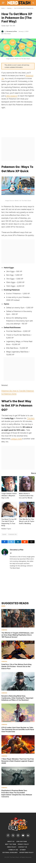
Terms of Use (13, 849)
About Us (10, 841)
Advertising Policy (26, 852)
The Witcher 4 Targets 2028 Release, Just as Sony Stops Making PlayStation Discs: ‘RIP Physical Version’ (17, 635)
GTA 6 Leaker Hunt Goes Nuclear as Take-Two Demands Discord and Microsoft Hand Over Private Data (17, 730)
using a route (16, 439)
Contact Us (22, 847)
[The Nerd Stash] (19, 3)
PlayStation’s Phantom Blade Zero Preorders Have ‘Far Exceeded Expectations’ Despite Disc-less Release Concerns (16, 794)
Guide (4, 534)
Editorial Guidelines (9, 852)
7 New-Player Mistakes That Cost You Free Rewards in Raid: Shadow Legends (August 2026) (17, 761)
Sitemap (23, 849)
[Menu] (3, 3)
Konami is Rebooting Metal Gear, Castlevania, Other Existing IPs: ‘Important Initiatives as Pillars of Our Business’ (17, 698)
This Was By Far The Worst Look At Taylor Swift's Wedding (26, 521)
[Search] (33, 3)
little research (11, 96)
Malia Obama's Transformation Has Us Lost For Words (26, 496)
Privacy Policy (23, 844)
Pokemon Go (13, 534)
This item (30, 418)
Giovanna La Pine (11, 31)
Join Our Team (21, 841)
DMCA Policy (11, 847)
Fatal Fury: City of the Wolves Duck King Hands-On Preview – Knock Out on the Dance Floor (16, 666)
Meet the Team (10, 844)
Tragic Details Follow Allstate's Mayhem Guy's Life (9, 496)
